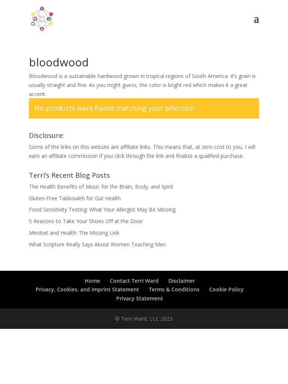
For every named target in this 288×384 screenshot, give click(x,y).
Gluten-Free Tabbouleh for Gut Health (75, 198)
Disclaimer (181, 280)
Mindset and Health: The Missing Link (74, 232)
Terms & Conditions (174, 289)
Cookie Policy (226, 289)
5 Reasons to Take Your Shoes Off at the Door (86, 221)
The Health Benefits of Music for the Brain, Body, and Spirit (101, 186)
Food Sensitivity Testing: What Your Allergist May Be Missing (102, 209)
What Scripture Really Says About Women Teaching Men (97, 244)
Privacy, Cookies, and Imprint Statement (87, 289)
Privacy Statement (139, 298)
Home (92, 280)
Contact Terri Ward (134, 280)
